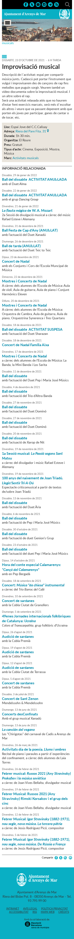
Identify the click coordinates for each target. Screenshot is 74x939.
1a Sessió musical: (32, 456)
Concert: (33, 585)
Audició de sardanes (18, 636)
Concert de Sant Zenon (20, 698)
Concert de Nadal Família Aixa (25, 344)
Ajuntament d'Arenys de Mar (25, 14)
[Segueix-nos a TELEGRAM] (50, 4)
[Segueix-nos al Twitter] (32, 4)
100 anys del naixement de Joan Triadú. (32, 480)
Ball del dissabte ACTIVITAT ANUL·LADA (34, 179)
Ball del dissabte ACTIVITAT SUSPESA (32, 329)
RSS (35, 912)
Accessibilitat (19, 912)
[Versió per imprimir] (69, 857)
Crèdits (63, 912)
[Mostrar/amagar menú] (7, 23)
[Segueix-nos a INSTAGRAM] (44, 4)
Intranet (12, 908)
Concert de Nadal (15, 261)
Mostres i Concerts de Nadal (24, 281)
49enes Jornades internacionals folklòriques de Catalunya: (36, 618)
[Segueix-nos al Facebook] (25, 4)
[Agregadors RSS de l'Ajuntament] (56, 4)
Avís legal (30, 908)
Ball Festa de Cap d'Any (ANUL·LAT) (30, 230)
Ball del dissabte (14, 375)
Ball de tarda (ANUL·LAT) (21, 245)
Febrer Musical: (36, 821)
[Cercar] (67, 4)
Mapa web (47, 912)
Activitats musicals (26, 158)
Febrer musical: (36, 776)
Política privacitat (54, 908)
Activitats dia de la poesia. (34, 749)
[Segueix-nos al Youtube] (38, 4)
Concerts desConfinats (20, 714)
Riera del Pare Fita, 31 (31, 130)
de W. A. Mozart (27, 210)
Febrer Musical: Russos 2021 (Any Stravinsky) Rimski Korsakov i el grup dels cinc (35, 798)
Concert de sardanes (18, 600)
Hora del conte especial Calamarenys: (31, 567)
